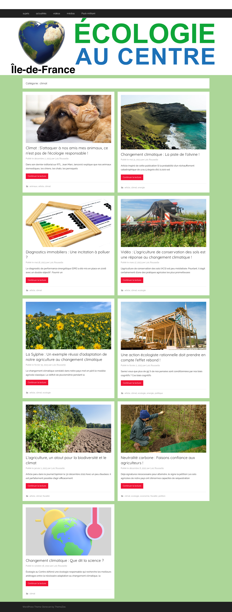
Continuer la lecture (37, 176)
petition (161, 496)
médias (71, 13)
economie (145, 496)
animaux (33, 186)
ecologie (142, 290)
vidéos (56, 13)
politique (159, 393)
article (41, 186)
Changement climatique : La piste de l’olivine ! (160, 154)
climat (48, 186)
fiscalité (46, 496)
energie (141, 187)
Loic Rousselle (62, 158)
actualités (41, 13)
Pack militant (88, 13)
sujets (26, 13)
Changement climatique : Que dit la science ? (65, 560)
